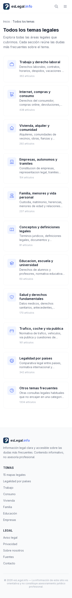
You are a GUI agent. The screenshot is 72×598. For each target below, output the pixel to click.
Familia (7, 507)
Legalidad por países (17, 481)
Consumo (9, 494)
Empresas (9, 520)
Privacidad (10, 544)
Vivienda (9, 500)
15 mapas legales (14, 474)
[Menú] (65, 6)
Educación (10, 513)
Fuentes (8, 557)
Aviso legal (10, 537)
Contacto (9, 563)
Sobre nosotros (13, 550)
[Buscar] (56, 6)
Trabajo (8, 487)
